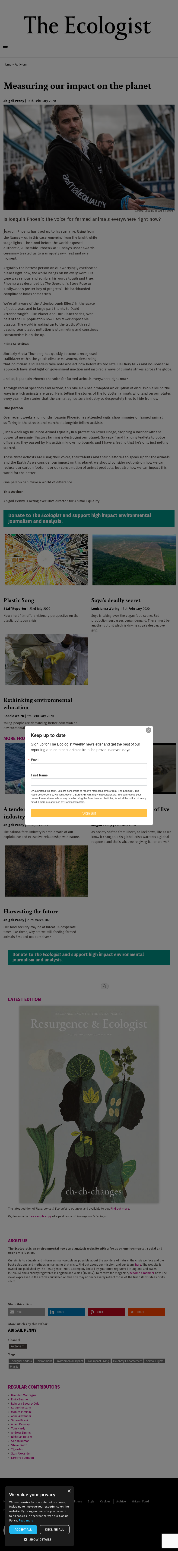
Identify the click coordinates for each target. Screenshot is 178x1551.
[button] (39, 1539)
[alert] (39, 1516)
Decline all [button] (54, 1529)
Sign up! (89, 813)
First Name (39, 775)
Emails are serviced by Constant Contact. (61, 802)
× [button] (69, 1491)
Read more (26, 1520)
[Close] (148, 730)
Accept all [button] (23, 1529)
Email (35, 759)
